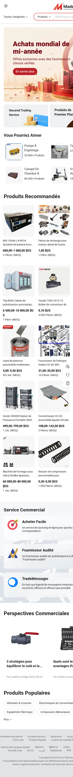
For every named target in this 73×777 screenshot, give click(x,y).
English (26, 747)
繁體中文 (53, 747)
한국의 (30, 750)
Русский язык (15, 750)
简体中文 (39, 747)
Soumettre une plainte (11, 736)
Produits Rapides (37, 739)
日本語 (66, 747)
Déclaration (56, 736)
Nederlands (56, 750)
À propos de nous (36, 736)
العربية (42, 750)
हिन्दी (69, 750)
